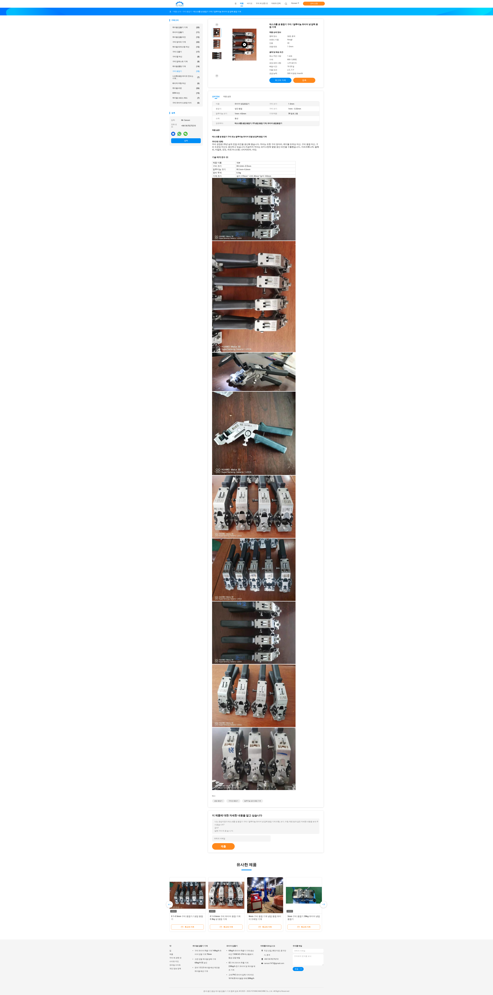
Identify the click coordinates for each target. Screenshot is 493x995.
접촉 (186, 141)
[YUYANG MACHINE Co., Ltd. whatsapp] (179, 134)
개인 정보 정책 (175, 969)
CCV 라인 (186, 93)
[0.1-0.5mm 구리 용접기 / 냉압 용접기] (188, 895)
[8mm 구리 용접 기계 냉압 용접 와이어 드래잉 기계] (265, 895)
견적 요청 (314, 3)
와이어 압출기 (186, 32)
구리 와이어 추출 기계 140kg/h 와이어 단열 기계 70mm (208, 952)
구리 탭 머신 (186, 57)
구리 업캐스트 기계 (186, 61)
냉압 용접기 (218, 801)
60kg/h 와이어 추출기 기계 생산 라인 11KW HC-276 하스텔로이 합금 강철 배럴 (241, 954)
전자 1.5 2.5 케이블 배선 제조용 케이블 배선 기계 (207, 969)
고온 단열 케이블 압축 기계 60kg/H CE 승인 (205, 961)
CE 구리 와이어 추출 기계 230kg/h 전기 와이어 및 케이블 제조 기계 (242, 966)
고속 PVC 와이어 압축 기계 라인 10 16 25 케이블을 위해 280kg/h (241, 976)
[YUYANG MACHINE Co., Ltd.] (179, 4)
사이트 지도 (174, 961)
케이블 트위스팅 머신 (186, 47)
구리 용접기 (186, 71)
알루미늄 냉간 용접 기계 (252, 801)
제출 (223, 846)
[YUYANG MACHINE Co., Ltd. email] (173, 134)
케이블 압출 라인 (186, 37)
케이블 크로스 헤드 (186, 98)
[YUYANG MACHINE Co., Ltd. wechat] (185, 134)
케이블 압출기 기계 (186, 27)
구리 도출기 (186, 52)
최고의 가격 (280, 80)
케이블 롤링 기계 (186, 66)
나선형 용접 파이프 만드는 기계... (186, 77)
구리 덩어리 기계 (186, 42)
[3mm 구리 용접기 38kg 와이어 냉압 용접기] (304, 895)
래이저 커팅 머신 (186, 83)
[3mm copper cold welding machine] (244, 45)
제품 (171, 954)
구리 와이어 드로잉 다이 (186, 103)
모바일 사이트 (175, 965)
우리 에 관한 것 (175, 958)
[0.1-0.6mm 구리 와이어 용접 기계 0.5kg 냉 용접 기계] (226, 895)
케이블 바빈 (186, 88)
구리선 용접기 (233, 801)
